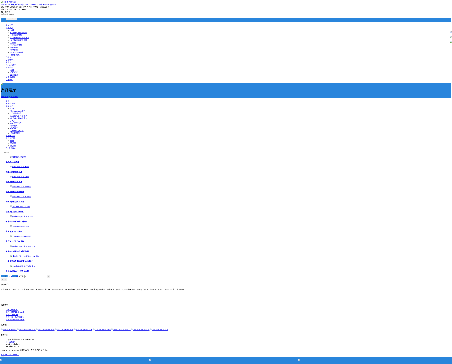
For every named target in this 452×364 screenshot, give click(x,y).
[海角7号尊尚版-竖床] (19, 177)
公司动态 (14, 72)
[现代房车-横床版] (18, 157)
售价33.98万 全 (12, 315)
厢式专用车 (10, 138)
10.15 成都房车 (12, 310)
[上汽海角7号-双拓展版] (20, 236)
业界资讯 (14, 75)
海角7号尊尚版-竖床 (14, 182)
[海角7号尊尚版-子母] (64, 330)
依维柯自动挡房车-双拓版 (16, 221)
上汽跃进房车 (16, 35)
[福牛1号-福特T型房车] (20, 207)
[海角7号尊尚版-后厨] (83, 330)
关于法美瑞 (10, 77)
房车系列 (9, 106)
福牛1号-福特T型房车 (15, 212)
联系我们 (9, 80)
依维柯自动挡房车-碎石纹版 (17, 251)
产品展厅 (14, 97)
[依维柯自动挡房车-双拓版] (22, 217)
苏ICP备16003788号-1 (10, 355)
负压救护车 (10, 60)
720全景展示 (11, 65)
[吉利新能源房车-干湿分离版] (22, 266)
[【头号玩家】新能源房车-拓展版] (24, 256)
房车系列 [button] (9, 28)
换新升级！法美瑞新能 (15, 317)
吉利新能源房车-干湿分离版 (17, 271)
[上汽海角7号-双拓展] (159, 330)
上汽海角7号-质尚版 (14, 231)
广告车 (13, 43)
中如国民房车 (16, 45)
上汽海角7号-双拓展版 (15, 241)
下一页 (15, 276)
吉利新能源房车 (17, 52)
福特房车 (14, 50)
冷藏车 (13, 143)
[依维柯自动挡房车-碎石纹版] (22, 246)
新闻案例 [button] (9, 67)
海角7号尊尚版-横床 (14, 172)
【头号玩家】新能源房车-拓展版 (19, 261)
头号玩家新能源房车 (18, 40)
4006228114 (10, 342)
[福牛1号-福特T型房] (102, 330)
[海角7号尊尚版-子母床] (20, 187)
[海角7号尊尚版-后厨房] (20, 197)
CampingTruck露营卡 (18, 33)
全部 (12, 30)
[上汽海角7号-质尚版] (19, 227)
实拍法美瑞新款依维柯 (15, 320)
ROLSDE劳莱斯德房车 (19, 38)
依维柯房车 (15, 55)
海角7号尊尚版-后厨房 (15, 202)
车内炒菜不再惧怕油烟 (15, 312)
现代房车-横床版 (12, 162)
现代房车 (14, 48)
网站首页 (9, 25)
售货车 (8, 62)
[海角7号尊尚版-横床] (19, 167)
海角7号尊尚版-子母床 (15, 192)
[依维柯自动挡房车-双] (121, 330)
